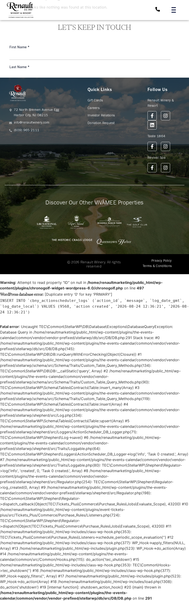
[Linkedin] (152, 125)
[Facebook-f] (152, 115)
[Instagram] (165, 115)
